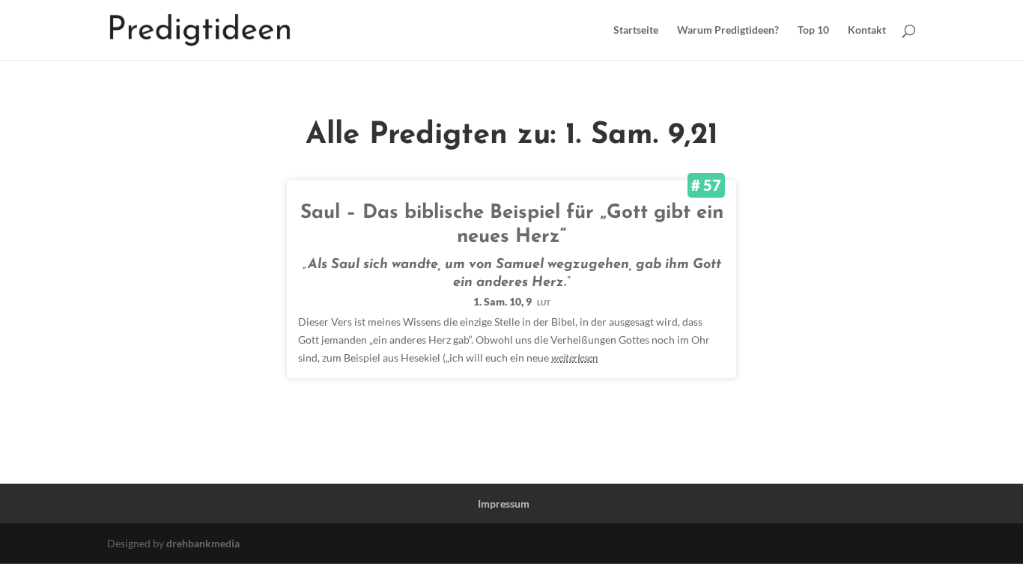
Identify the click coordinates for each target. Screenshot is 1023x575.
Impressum (503, 503)
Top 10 (813, 30)
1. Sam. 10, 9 (511, 301)
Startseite (635, 30)
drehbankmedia (203, 543)
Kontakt (867, 30)
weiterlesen (574, 357)
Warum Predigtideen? (728, 30)
